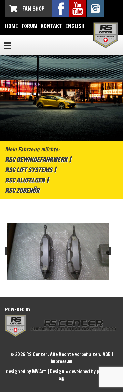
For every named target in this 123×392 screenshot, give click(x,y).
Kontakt (51, 26)
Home (11, 26)
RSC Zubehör (22, 190)
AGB (106, 354)
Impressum (61, 361)
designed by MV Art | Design (35, 371)
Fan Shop (33, 8)
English (74, 26)
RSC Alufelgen (25, 180)
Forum (29, 26)
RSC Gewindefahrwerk (36, 159)
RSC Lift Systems (28, 169)
